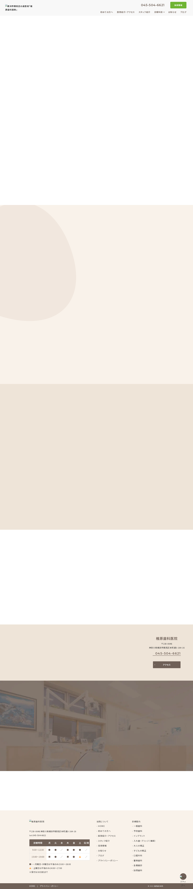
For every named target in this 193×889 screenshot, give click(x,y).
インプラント (139, 835)
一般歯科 (138, 826)
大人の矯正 (139, 845)
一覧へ (40, 171)
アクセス (167, 664)
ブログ (183, 12)
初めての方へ (106, 12)
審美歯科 (138, 860)
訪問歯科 (138, 870)
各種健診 (138, 865)
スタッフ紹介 (144, 12)
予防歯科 (138, 831)
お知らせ (172, 12)
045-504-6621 (153, 5)
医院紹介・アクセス (126, 12)
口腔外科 (138, 855)
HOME (101, 826)
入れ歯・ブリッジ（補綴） (145, 840)
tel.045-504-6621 (37, 835)
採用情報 (178, 5)
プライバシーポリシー (108, 860)
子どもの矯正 (140, 850)
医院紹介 (131, 311)
